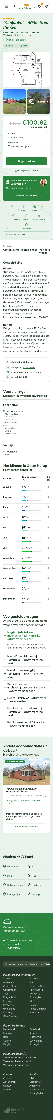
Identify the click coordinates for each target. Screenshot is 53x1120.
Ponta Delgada (37, 1008)
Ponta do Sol (36, 986)
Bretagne (8, 1004)
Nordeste (34, 993)
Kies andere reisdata (26, 826)
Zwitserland (35, 1040)
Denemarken (8, 32)
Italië (6, 1036)
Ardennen (8, 982)
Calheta (33, 978)
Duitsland (34, 1029)
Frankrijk (7, 1033)
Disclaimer (34, 1081)
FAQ (31, 1078)
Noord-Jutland (22, 32)
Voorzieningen (29, 249)
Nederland (9, 1029)
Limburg (7, 1001)
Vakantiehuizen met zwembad (19, 1057)
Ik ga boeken (26, 161)
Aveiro (32, 982)
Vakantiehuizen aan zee (16, 1064)
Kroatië (33, 1033)
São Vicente (10, 1016)
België (6, 1044)
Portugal (34, 1044)
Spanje (7, 1040)
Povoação (35, 997)
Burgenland (9, 997)
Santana (34, 1012)
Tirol (5, 993)
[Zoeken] (14, 6)
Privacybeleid (36, 1093)
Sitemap (8, 1089)
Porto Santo (36, 989)
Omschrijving (11, 249)
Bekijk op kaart (17, 39)
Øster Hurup (35, 32)
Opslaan (23, 46)
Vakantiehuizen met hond (17, 1061)
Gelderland (9, 1008)
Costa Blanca (10, 986)
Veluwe (7, 978)
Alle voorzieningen (17, 234)
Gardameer (9, 989)
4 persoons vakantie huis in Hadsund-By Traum (21, 790)
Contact (8, 1085)
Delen (10, 46)
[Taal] (47, 6)
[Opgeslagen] (40, 6)
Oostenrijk (35, 1036)
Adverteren (9, 1081)
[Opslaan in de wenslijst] (45, 763)
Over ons (8, 1078)
